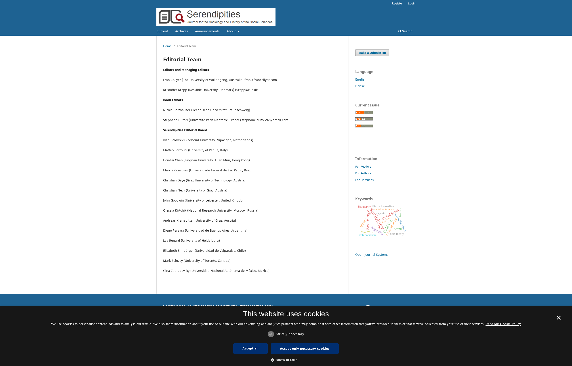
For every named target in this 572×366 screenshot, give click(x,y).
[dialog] (286, 336)
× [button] (558, 319)
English (360, 79)
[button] (285, 360)
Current (162, 31)
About (232, 31)
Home (167, 46)
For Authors (363, 173)
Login (412, 3)
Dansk (359, 86)
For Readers (363, 166)
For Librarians (364, 180)
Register (397, 3)
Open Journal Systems (371, 254)
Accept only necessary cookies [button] (305, 348)
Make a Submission (372, 53)
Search (406, 31)
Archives (181, 31)
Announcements (207, 31)
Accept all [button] (250, 348)
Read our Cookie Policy (503, 324)
